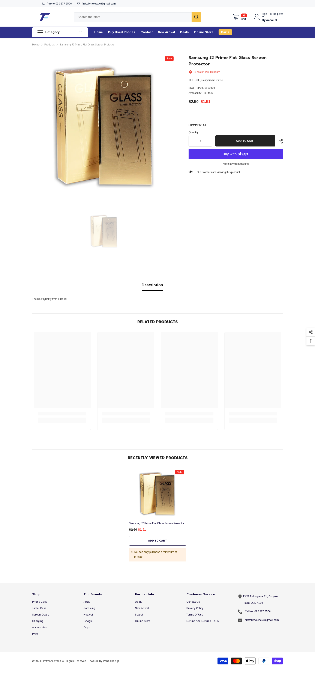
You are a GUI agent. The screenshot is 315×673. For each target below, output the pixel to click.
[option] (104, 126)
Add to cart (245, 140)
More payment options (236, 163)
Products (49, 44)
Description (152, 285)
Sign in (264, 15)
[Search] (137, 17)
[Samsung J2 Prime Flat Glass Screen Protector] (157, 493)
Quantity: (194, 132)
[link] (62, 413)
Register (278, 14)
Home (35, 44)
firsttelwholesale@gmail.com (99, 3)
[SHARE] (279, 141)
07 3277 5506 (64, 3)
